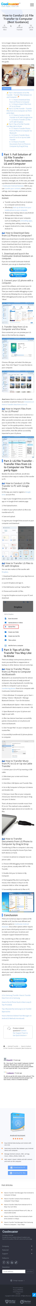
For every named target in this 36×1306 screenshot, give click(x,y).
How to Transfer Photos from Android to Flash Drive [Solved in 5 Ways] (18, 1217)
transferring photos (9, 688)
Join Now (29, 1271)
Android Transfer (20, 28)
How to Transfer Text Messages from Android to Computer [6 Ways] (19, 1194)
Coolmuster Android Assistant (13, 186)
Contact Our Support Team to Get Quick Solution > (20, 1033)
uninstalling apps (26, 221)
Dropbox (5, 572)
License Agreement (18, 1292)
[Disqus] (19, 1080)
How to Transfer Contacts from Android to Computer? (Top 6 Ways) (17, 1200)
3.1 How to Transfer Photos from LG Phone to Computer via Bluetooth (21, 131)
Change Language (18, 1280)
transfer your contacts (12, 189)
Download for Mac (19, 1173)
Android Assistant (17, 1135)
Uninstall (18, 1294)
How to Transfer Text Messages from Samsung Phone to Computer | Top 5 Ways (18, 1223)
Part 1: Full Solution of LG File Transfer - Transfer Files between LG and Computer (19, 95)
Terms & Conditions (18, 1288)
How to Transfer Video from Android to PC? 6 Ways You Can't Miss (18, 1206)
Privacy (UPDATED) (18, 1290)
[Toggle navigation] (32, 4)
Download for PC (19, 1167)
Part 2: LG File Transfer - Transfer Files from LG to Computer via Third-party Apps (19, 111)
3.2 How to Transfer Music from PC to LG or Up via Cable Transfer (20, 137)
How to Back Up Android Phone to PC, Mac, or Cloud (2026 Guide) (18, 1212)
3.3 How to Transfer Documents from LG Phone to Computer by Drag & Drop (20, 144)
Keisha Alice (4, 28)
